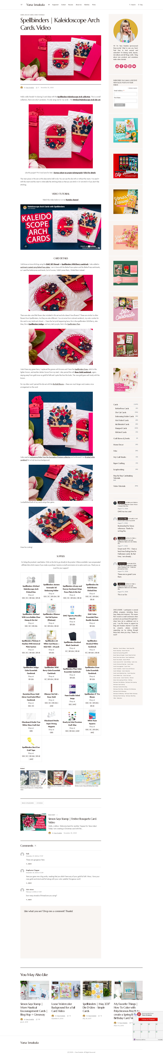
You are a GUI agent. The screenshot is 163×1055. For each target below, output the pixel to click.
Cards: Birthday (127, 662)
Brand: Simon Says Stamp (119, 657)
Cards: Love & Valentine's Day (119, 673)
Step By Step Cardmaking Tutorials (123, 477)
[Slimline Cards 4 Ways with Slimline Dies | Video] (87, 777)
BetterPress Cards (122, 408)
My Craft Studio (119, 457)
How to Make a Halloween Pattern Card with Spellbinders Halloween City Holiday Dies (127, 540)
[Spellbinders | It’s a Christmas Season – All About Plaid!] (60, 777)
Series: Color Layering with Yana (120, 680)
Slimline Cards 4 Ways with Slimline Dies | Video (86, 786)
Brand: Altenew (122, 648)
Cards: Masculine (131, 673)
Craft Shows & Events (121, 438)
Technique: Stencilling (130, 696)
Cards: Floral (127, 666)
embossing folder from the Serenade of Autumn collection (50, 457)
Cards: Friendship (117, 668)
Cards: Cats (134, 662)
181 (39, 1019)
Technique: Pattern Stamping (131, 693)
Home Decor (118, 445)
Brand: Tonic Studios (117, 659)
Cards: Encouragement (118, 666)
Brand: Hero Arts (126, 650)
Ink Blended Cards (122, 424)
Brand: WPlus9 (126, 659)
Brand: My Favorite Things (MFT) (120, 653)
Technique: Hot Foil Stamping (119, 691)
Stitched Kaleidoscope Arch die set (86, 100)
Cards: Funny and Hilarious (128, 668)
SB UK (38, 598)
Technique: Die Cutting (118, 689)
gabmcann (121, 502)
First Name (117, 98)
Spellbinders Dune (81, 369)
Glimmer (132, 677)
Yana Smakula (35, 5)
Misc (115, 451)
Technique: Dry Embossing (130, 689)
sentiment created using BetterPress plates (35, 267)
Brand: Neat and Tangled (118, 655)
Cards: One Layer (127, 675)
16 (101, 1016)
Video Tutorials (39, 15)
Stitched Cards (120, 432)
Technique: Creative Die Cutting (120, 687)
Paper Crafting (119, 463)
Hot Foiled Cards (121, 420)
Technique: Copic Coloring (119, 684)
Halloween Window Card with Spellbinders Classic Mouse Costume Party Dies (128, 504)
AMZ (51, 706)
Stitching (40, 803)
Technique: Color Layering (131, 682)
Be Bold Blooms (58, 384)
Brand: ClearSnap (117, 650)
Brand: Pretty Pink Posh (130, 655)
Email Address (119, 90)
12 (70, 1016)
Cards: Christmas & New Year (119, 664)
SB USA (32, 598)
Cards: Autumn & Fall (118, 662)
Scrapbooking (118, 469)
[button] (21, 5)
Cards (22, 15)
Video (114, 698)
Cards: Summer (116, 677)
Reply (30, 864)
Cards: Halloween (117, 671)
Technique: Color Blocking (119, 682)
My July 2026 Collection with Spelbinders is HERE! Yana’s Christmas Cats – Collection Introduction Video (127, 566)
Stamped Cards (121, 428)
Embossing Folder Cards (124, 416)
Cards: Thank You (125, 677)
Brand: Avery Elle (130, 648)
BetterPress (115, 648)
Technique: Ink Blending (118, 693)
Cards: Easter (130, 664)
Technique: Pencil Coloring (119, 696)
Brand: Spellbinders (28, 803)
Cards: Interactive (126, 671)
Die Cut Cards (29, 15)
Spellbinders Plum (73, 324)
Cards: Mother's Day (117, 675)
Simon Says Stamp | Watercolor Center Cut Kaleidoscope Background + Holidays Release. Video (31, 788)
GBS (31, 731)
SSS (23, 598)
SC (27, 598)
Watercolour (119, 698)
